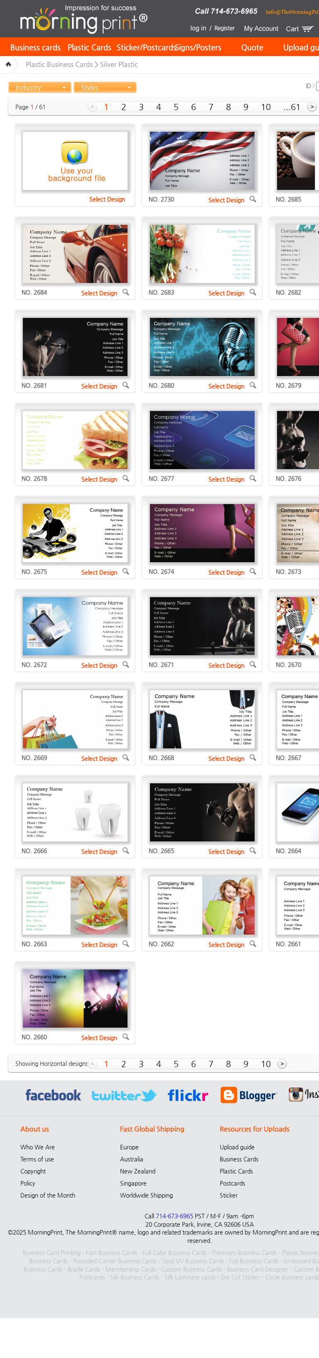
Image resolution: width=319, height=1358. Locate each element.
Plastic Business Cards (59, 64)
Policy (27, 1183)
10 (266, 107)
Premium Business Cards (244, 1252)
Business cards (35, 47)
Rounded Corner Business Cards (115, 1260)
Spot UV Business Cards (193, 1260)
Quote (252, 47)
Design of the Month (47, 1195)
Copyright (33, 1171)
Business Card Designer (257, 1269)
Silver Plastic (119, 64)
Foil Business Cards (253, 1260)
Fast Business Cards (111, 1252)
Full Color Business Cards (174, 1252)
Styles (89, 87)
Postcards (232, 1183)
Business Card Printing (52, 1252)
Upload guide (237, 1147)
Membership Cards (131, 1269)
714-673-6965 (174, 1216)
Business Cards (239, 1159)
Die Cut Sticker (240, 1277)
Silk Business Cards (134, 1277)
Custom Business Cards (191, 1269)
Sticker (229, 1195)
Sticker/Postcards (147, 47)
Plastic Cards (89, 47)
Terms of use (37, 1159)
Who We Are (37, 1147)
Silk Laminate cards (190, 1277)
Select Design (107, 199)
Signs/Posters (198, 47)
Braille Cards (84, 1269)
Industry (28, 87)
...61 (292, 107)
